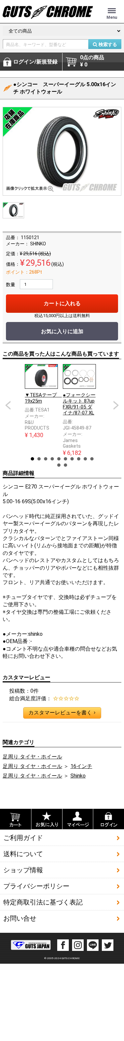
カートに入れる (62, 303)
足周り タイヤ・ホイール (32, 757)
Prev (8, 405)
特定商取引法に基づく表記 (43, 902)
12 (65, 465)
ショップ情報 (23, 870)
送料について (23, 854)
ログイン (35, 62)
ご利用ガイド (23, 838)
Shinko (78, 776)
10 (92, 458)
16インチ (81, 766)
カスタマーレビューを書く (61, 712)
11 (59, 465)
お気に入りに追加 (62, 331)
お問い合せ (19, 918)
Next (116, 405)
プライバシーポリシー (36, 886)
